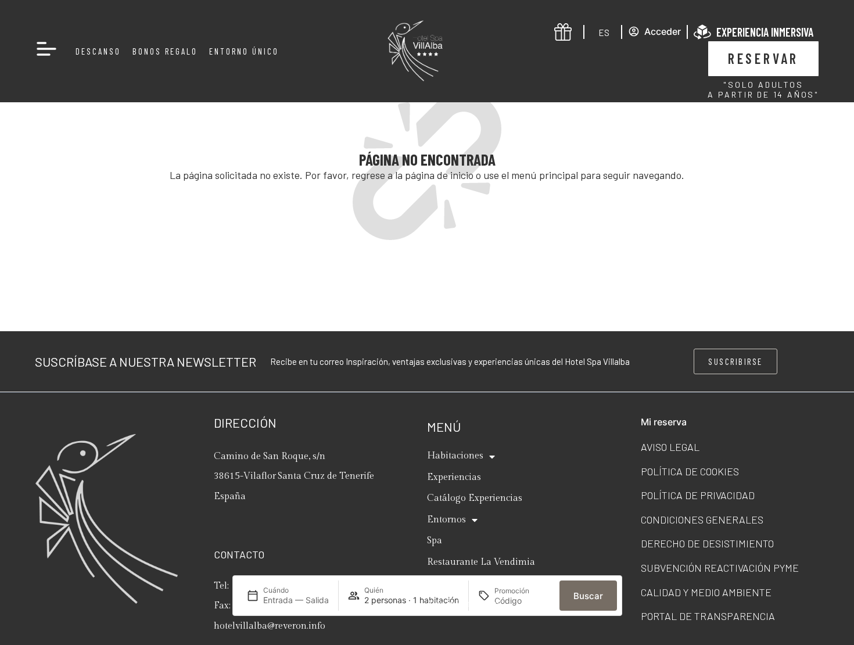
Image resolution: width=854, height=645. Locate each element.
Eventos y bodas (461, 583)
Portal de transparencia (708, 616)
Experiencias (454, 477)
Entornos (446, 519)
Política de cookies (690, 471)
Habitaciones (455, 455)
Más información (463, 604)
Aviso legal (670, 446)
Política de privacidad (698, 495)
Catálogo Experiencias (474, 498)
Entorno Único (244, 51)
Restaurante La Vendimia (481, 562)
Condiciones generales (702, 519)
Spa (434, 540)
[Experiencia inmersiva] (702, 32)
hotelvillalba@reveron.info (269, 626)
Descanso (98, 51)
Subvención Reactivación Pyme (720, 567)
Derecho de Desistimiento (707, 543)
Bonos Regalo (165, 51)
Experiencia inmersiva (764, 32)
